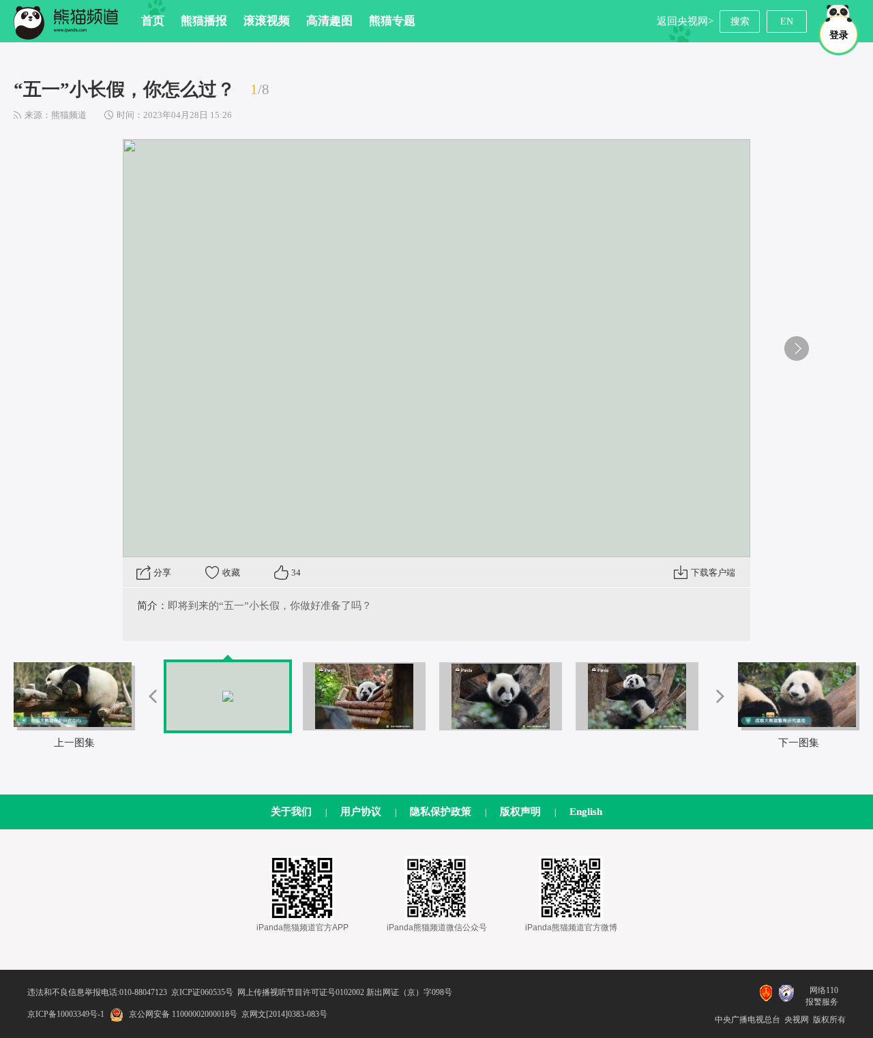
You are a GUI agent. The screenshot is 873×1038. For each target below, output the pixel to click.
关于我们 (291, 811)
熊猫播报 (204, 20)
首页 (152, 20)
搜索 (740, 21)
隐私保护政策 (440, 811)
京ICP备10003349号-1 (65, 1014)
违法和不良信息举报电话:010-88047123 (97, 992)
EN (786, 21)
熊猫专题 (392, 20)
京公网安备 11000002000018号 (183, 1014)
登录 (838, 35)
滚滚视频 (266, 20)
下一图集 (798, 742)
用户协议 (360, 811)
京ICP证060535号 (202, 992)
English (585, 811)
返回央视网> (685, 21)
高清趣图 (329, 20)
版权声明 (520, 811)
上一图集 (74, 742)
